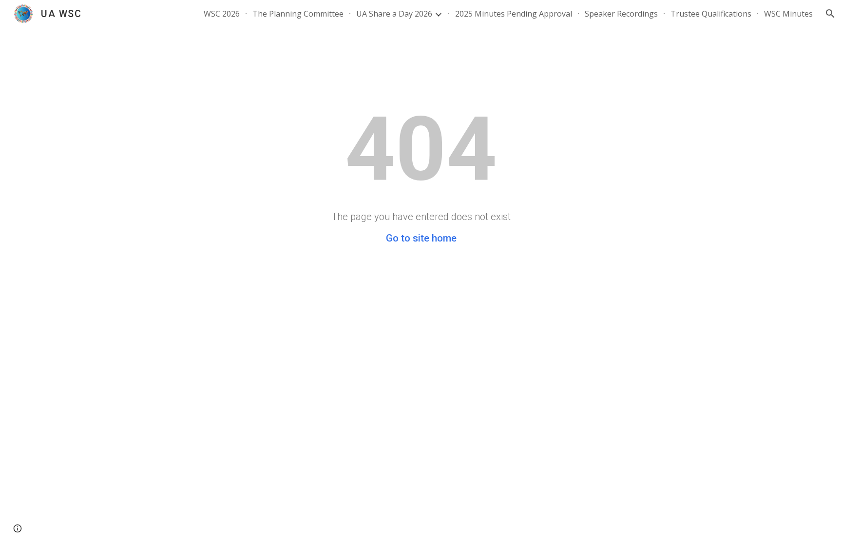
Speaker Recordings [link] (621, 13)
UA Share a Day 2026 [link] (394, 13)
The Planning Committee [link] (298, 13)
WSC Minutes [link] (788, 13)
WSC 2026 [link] (222, 13)
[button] (830, 13)
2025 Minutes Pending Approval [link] (513, 13)
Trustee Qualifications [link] (710, 13)
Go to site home (421, 238)
